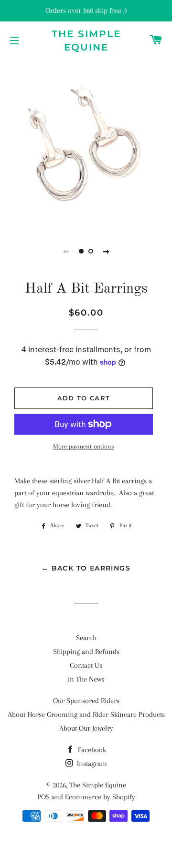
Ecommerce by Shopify (100, 797)
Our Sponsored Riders (86, 700)
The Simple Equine (86, 40)
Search (86, 637)
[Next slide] (106, 251)
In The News (86, 679)
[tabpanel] (86, 143)
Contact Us (86, 665)
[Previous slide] (65, 251)
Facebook (91, 749)
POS (43, 797)
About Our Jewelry (86, 728)
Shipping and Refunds (86, 651)
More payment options (83, 446)
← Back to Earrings (86, 568)
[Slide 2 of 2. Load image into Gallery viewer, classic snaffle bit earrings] (91, 251)
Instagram (91, 763)
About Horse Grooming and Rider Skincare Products (86, 714)
